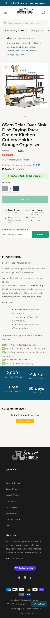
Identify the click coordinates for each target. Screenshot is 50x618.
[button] (5, 12)
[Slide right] (31, 116)
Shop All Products (13, 495)
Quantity (6, 182)
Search (9, 476)
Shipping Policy (12, 513)
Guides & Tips (11, 489)
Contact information (26, 613)
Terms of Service (13, 519)
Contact (9, 525)
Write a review (25, 421)
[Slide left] (19, 116)
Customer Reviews (14, 483)
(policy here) (34, 214)
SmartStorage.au (22, 600)
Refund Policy (11, 507)
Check (40, 234)
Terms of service (34, 608)
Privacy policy (22, 604)
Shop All (27, 43)
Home (13, 38)
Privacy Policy (11, 501)
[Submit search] (45, 23)
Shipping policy (17, 608)
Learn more (18, 169)
